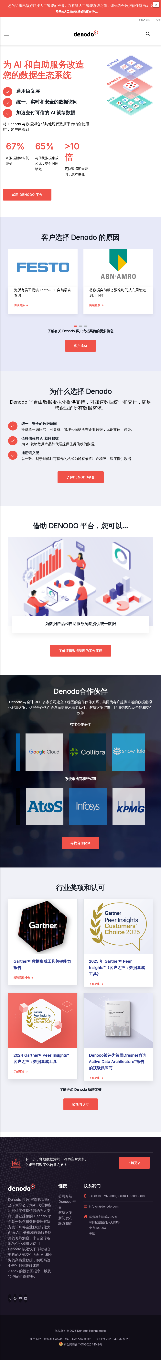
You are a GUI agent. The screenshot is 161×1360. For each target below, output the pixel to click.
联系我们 (65, 1223)
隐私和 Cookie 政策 (56, 1339)
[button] (75, 326)
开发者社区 (144, 20)
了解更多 (134, 1163)
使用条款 (35, 1339)
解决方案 (65, 1212)
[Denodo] (86, 34)
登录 (158, 20)
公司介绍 (65, 1196)
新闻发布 (65, 1218)
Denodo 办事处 (82, 1339)
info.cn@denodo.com (104, 1206)
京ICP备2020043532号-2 (112, 1339)
